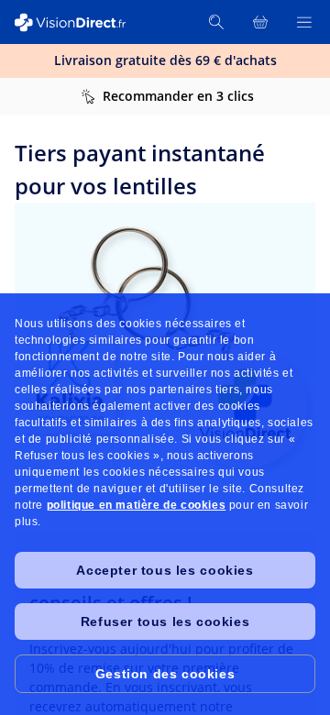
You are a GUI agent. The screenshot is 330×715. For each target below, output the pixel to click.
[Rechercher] (216, 22)
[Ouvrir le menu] (304, 22)
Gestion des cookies (165, 673)
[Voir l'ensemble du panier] (260, 22)
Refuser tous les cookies (165, 621)
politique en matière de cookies (136, 505)
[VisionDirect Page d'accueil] (81, 22)
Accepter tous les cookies (164, 570)
